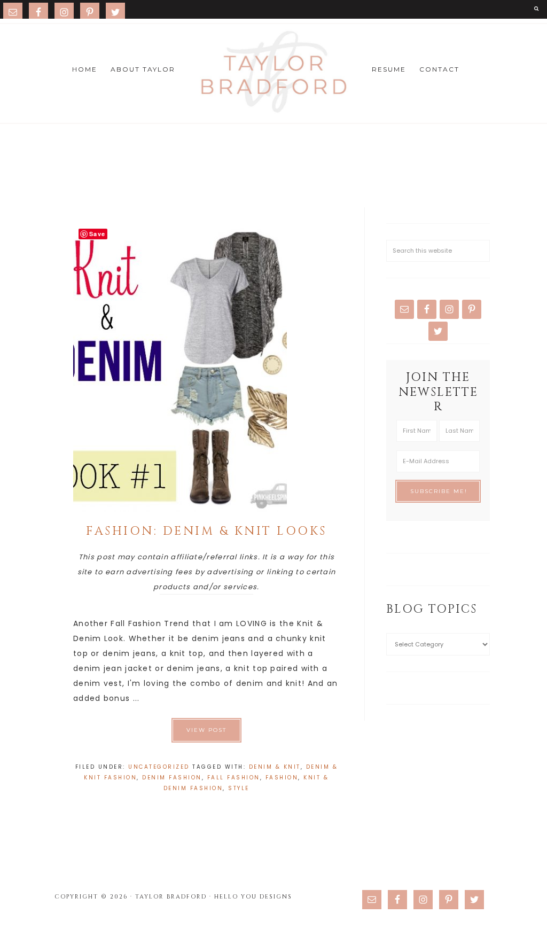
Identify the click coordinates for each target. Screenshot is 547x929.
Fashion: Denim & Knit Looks (206, 531)
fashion (282, 778)
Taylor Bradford (273, 72)
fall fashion (233, 778)
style (238, 788)
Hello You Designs (253, 897)
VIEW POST (206, 730)
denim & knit (275, 767)
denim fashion (172, 778)
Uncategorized (159, 767)
